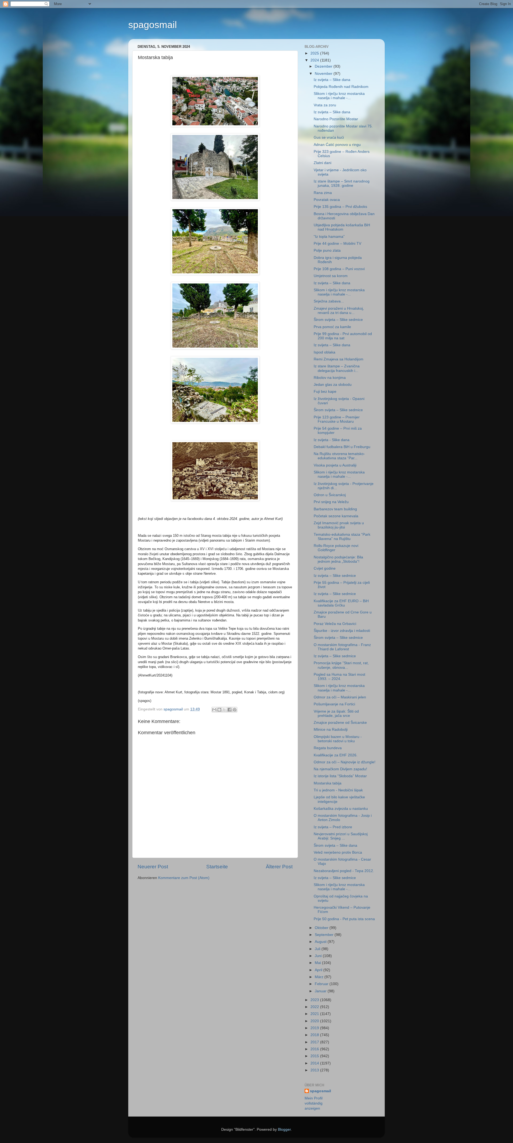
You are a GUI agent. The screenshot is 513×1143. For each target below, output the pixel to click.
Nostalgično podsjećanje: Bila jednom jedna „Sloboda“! (338, 559)
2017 (315, 1042)
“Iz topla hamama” (329, 237)
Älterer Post (279, 866)
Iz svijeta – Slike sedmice (335, 576)
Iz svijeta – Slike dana (332, 80)
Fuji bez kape (325, 392)
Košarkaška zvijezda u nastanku (341, 809)
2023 (315, 1000)
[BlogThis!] (219, 709)
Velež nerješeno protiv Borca (338, 852)
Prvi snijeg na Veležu (331, 502)
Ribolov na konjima (330, 378)
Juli (318, 949)
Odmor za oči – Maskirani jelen (340, 697)
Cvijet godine (325, 568)
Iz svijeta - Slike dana (331, 440)
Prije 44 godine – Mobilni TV (337, 244)
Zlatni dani (322, 163)
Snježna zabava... (329, 301)
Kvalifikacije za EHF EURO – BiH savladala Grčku (341, 603)
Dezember (324, 66)
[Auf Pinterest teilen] (234, 709)
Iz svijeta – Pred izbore (333, 827)
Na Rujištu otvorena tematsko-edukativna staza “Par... (339, 456)
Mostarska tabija (327, 783)
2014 (315, 1063)
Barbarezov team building (335, 509)
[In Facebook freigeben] (229, 709)
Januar (321, 991)
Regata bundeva (328, 748)
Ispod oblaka (324, 352)
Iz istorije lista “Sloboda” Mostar (340, 776)
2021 (315, 1014)
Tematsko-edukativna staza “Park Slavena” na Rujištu (342, 536)
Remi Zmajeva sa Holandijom (338, 359)
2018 (315, 1035)
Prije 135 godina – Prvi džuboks (340, 207)
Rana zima (323, 193)
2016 (315, 1049)
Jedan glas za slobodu (333, 385)
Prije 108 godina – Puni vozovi (339, 269)
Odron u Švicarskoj (330, 495)
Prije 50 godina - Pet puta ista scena (344, 919)
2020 (315, 1021)
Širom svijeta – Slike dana (335, 845)
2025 (315, 53)
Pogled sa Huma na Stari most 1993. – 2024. (339, 676)
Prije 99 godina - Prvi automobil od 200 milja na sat (343, 336)
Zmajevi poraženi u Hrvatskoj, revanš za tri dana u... (339, 310)
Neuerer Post (153, 866)
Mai (318, 963)
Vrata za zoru (325, 105)
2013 (315, 1070)
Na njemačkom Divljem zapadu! (340, 769)
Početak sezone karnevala (336, 516)
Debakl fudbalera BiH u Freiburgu (342, 447)
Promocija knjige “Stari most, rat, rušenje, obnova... (341, 665)
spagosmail (152, 24)
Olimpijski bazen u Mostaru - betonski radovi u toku (338, 739)
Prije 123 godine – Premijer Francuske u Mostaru (337, 419)
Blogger (284, 1130)
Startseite (217, 866)
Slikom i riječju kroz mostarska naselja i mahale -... (339, 96)
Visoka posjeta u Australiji (335, 465)
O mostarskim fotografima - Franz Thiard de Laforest (342, 647)
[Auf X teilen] (224, 709)
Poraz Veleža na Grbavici (335, 624)
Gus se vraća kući (329, 137)
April (319, 970)
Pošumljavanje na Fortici (334, 704)
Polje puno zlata (327, 250)
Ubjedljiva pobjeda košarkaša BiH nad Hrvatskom (342, 227)
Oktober (322, 928)
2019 (315, 1028)
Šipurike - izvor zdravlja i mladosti (342, 631)
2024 (315, 60)
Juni (319, 956)
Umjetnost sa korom (331, 276)
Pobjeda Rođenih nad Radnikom (341, 87)
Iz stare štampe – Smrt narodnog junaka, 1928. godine (342, 183)
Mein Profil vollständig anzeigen (313, 1103)
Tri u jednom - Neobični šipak (338, 790)
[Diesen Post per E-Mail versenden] (214, 709)
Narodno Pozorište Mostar (336, 119)
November (324, 74)
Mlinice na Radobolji (331, 730)
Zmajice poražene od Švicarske (340, 723)
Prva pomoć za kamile (332, 327)
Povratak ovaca (327, 200)
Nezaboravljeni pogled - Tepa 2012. (344, 871)
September (325, 935)
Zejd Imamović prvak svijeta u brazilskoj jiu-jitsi (339, 525)
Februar (322, 984)
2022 (315, 1007)
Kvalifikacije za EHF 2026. (335, 755)
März (319, 977)
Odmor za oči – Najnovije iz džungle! (344, 762)
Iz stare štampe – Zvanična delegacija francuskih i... (337, 368)
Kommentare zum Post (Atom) (183, 878)
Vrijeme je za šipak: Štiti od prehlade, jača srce (336, 713)
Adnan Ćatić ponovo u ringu (337, 145)
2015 (315, 1056)
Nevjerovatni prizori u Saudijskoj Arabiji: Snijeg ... (341, 836)
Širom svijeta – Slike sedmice (338, 320)
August (321, 942)
